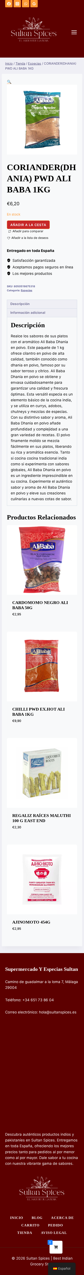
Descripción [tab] (20, 304)
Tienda (24, 1233)
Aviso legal (54, 1233)
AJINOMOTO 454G (31, 922)
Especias (26, 290)
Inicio (16, 1218)
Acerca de (62, 1218)
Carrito (30, 1225)
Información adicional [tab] (27, 313)
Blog (37, 1218)
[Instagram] (17, 3)
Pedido (55, 1225)
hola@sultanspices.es (57, 1012)
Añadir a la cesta (28, 225)
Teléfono (12, 1000)
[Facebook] (8, 3)
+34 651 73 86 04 (38, 1000)
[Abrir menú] (76, 32)
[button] (9, 82)
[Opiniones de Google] (34, 3)
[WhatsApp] (25, 3)
